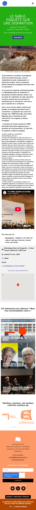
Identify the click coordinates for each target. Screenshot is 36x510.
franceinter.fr (9, 238)
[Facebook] (13, 488)
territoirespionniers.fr (18, 460)
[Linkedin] (23, 488)
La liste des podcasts (20, 506)
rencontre (18, 37)
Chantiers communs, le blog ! (15, 339)
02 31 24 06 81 (18, 455)
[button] (32, 3)
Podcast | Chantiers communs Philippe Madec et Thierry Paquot (18, 389)
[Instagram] (18, 488)
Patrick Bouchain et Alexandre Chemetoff (14, 365)
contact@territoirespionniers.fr (18, 457)
